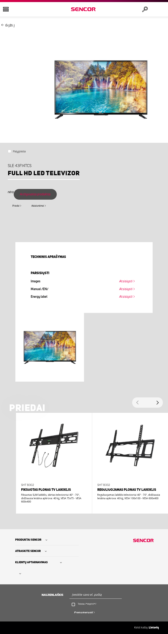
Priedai (15, 206)
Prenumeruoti (83, 612)
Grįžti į (10, 25)
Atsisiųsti (126, 281)
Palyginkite (19, 151)
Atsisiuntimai (37, 206)
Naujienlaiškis (52, 595)
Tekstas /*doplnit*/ (87, 603)
